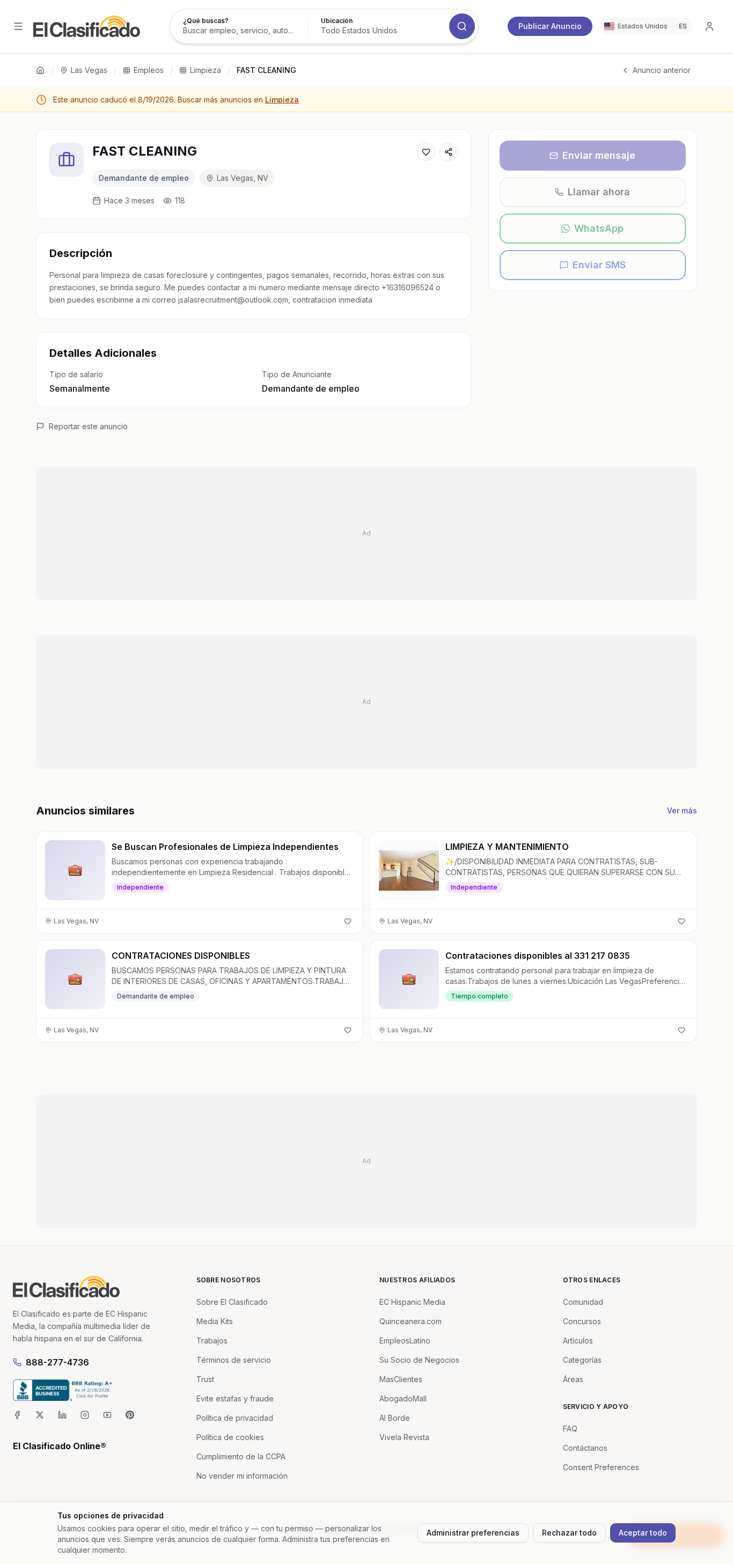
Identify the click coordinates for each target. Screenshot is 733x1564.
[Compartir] (448, 152)
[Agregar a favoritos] (426, 152)
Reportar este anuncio (88, 426)
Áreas (573, 1379)
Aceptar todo (643, 1532)
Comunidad (583, 1301)
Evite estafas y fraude (235, 1398)
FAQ (570, 1428)
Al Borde (394, 1417)
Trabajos (212, 1340)
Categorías (582, 1359)
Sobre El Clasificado (232, 1301)
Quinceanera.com (410, 1321)
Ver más (682, 810)
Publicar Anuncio (550, 26)
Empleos (149, 70)
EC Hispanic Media (412, 1301)
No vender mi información (242, 1475)
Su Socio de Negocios (419, 1359)
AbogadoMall (403, 1398)
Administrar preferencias (473, 1532)
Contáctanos (585, 1447)
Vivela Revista (404, 1437)
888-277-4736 (57, 1362)
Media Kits (214, 1321)
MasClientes (400, 1379)
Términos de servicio (233, 1359)
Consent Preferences (601, 1467)
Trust (205, 1379)
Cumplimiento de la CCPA (240, 1456)
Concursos (582, 1321)
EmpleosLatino (404, 1340)
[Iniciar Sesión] (709, 26)
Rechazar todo (569, 1532)
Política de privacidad (234, 1417)
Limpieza (205, 70)
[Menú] (18, 26)
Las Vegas (89, 70)
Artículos (578, 1340)
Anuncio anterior (662, 70)
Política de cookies (230, 1437)
